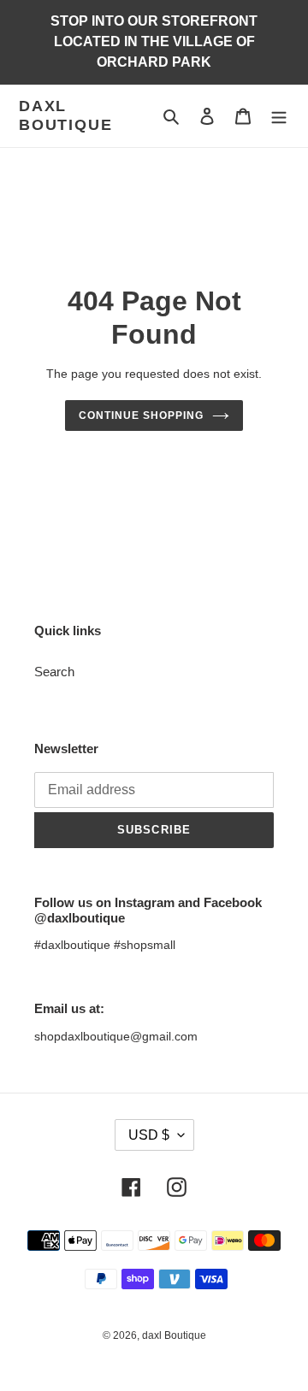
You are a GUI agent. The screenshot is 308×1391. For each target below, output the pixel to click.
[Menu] (279, 115)
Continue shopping (141, 415)
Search (54, 671)
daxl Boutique (65, 115)
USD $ (148, 1135)
